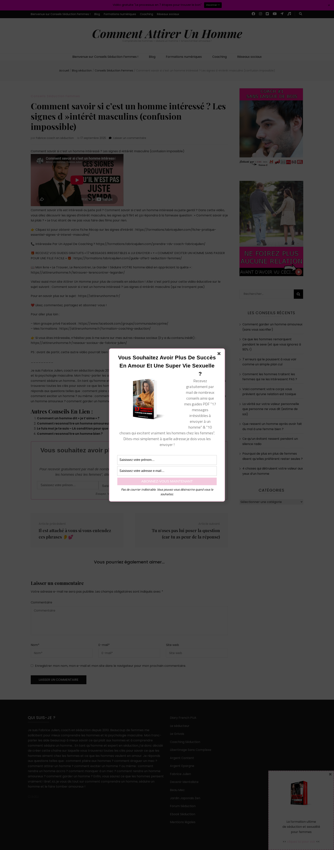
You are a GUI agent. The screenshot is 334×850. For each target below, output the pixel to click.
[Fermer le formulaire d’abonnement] (219, 354)
